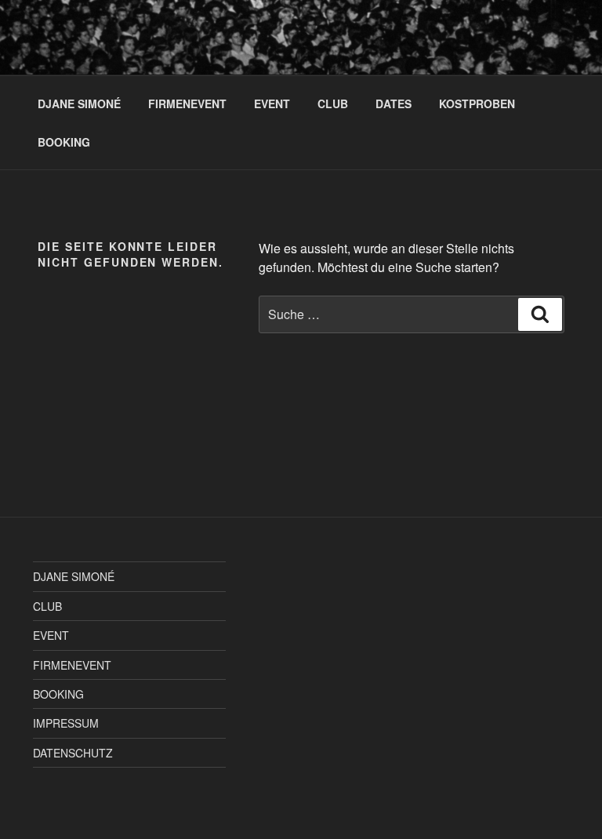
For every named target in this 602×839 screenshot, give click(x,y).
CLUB (332, 103)
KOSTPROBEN (477, 103)
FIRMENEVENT (187, 103)
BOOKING (64, 142)
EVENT (272, 103)
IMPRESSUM (66, 723)
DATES (393, 103)
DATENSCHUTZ (73, 753)
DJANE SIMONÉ (79, 103)
